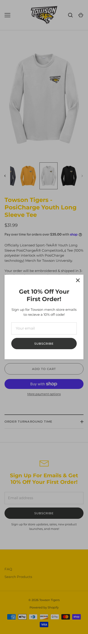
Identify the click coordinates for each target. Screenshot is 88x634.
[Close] (78, 280)
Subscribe (44, 343)
